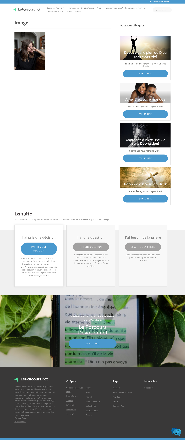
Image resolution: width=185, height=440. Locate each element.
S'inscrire (145, 73)
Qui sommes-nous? (114, 8)
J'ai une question (91, 246)
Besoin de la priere (143, 246)
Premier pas (73, 8)
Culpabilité (91, 406)
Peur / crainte (92, 410)
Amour (89, 415)
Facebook (148, 388)
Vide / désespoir (93, 401)
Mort (88, 392)
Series (115, 401)
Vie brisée (70, 414)
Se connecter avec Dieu (74, 390)
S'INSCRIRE (92, 343)
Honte (88, 388)
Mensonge (71, 410)
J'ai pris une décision (38, 248)
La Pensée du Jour (55, 11)
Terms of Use (20, 421)
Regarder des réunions (135, 8)
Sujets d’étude (87, 8)
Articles (100, 8)
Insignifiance (72, 396)
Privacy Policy (20, 418)
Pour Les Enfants (73, 11)
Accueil (116, 388)
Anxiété (69, 400)
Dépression (71, 405)
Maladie (90, 397)
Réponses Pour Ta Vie (56, 8)
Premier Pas (118, 406)
